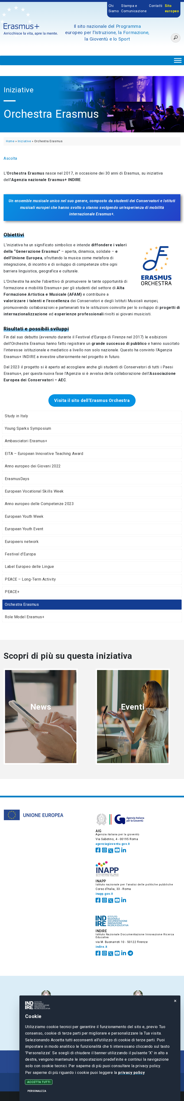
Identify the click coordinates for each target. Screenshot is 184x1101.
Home (10, 141)
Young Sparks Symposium (28, 428)
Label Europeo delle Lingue (29, 566)
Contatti (155, 6)
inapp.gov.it (104, 893)
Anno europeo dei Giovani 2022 (33, 466)
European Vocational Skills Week (34, 491)
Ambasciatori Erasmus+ (26, 441)
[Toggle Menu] (178, 60)
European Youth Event (24, 529)
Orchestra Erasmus (22, 604)
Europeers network (22, 541)
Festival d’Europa (20, 554)
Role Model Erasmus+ (24, 617)
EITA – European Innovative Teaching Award (44, 453)
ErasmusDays (17, 479)
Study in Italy (16, 416)
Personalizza (37, 1091)
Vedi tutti (133, 724)
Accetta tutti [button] (38, 1082)
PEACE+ (12, 591)
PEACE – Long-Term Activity (30, 579)
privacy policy (131, 1072)
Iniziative (24, 141)
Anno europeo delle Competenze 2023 (39, 503)
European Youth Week (24, 516)
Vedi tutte (40, 724)
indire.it (101, 946)
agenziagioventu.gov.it (113, 844)
